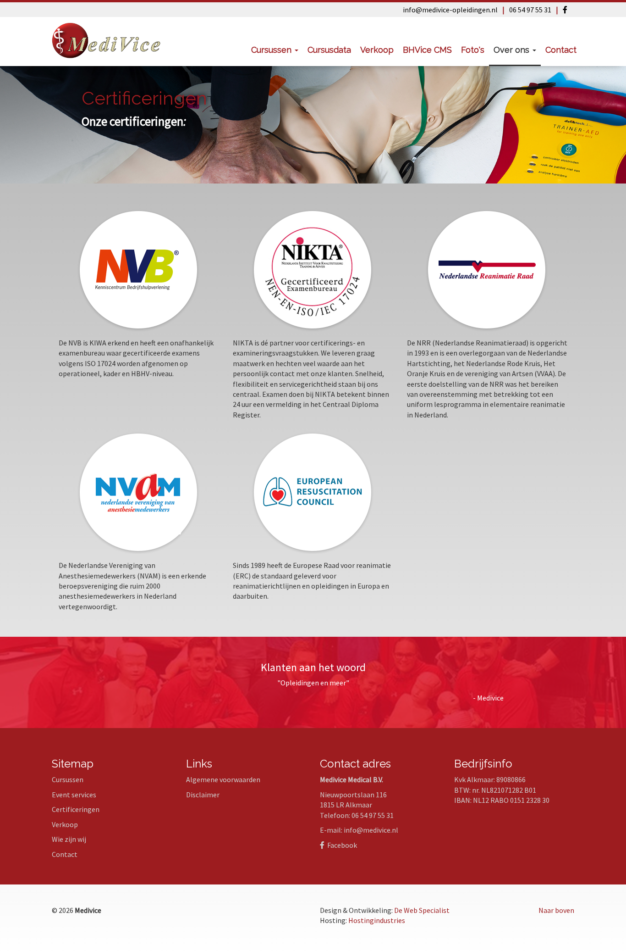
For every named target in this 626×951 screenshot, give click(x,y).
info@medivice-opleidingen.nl (450, 9)
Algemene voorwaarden (223, 779)
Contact (561, 50)
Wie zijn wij (69, 839)
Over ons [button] (513, 50)
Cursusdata (329, 50)
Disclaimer (203, 794)
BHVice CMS (427, 50)
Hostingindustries (376, 920)
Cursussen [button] (272, 50)
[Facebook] (565, 10)
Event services (74, 794)
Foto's (472, 50)
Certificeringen (75, 809)
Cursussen (67, 779)
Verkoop (377, 50)
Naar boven (556, 910)
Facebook (340, 845)
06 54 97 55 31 (530, 9)
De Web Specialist (422, 910)
